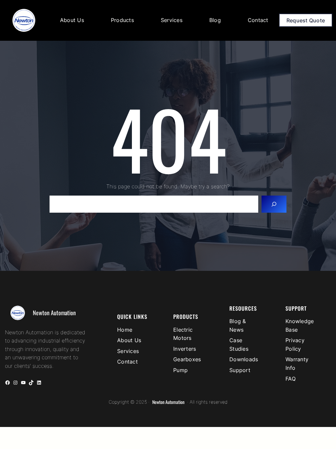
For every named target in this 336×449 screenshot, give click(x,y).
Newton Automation (54, 312)
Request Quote (305, 20)
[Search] (274, 204)
